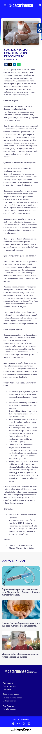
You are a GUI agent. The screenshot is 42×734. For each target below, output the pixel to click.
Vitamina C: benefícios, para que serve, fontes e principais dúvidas (20, 655)
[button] (5, 5)
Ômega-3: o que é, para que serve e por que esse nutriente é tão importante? (21, 624)
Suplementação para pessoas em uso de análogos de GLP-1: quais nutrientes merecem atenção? (21, 592)
